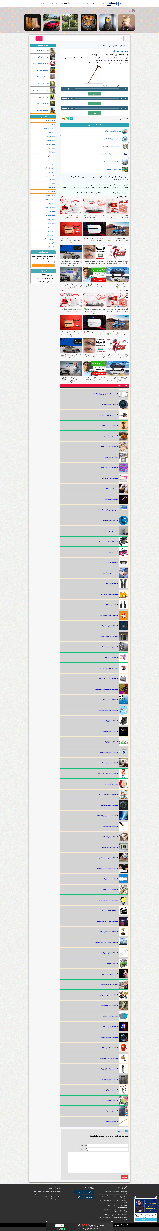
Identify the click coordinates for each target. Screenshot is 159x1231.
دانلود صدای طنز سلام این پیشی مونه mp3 (114, 1215)
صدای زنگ (52, 184)
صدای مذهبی (51, 227)
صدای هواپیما (51, 243)
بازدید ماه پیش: (49, 282)
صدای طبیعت (51, 203)
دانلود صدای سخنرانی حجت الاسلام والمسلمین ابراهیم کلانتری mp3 (113, 1211)
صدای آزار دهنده (50, 121)
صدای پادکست (51, 140)
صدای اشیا (121, 46)
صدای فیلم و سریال (50, 215)
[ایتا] (63, 118)
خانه (126, 46)
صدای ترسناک (51, 148)
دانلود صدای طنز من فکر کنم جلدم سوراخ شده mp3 (113, 1218)
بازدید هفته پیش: (48, 278)
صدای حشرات (51, 164)
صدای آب (80, 1197)
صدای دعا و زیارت (50, 176)
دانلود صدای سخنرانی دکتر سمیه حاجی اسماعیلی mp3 (115, 1206)
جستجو (39, 39)
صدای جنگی (51, 156)
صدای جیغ (89, 1197)
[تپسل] (47, 1221)
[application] (94, 89)
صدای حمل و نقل (50, 168)
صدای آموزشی (51, 132)
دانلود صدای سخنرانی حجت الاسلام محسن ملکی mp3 (114, 1197)
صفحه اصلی (63, 4)
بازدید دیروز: (50, 275)
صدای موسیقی (51, 235)
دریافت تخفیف (145, 1219)
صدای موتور (51, 231)
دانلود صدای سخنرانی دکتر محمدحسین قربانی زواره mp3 (113, 1192)
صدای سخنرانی (51, 191)
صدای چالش (51, 160)
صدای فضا (52, 211)
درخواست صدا (42, 4)
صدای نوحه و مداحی (49, 239)
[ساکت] (68, 89)
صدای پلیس (78, 1192)
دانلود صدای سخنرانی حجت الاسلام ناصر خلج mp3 (113, 1202)
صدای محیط (51, 223)
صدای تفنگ (52, 152)
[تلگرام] (72, 118)
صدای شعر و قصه (50, 199)
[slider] (64, 88)
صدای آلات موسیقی (49, 128)
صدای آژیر (52, 124)
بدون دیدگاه (102, 55)
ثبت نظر (120, 1131)
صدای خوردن (51, 172)
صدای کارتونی (51, 219)
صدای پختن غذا (50, 144)
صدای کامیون (89, 1192)
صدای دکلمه (51, 180)
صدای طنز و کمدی (50, 207)
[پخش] (125, 89)
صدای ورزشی (51, 247)
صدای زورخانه (51, 188)
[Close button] (156, 1197)
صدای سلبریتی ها (50, 195)
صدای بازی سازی (50, 136)
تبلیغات (53, 4)
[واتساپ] (67, 118)
